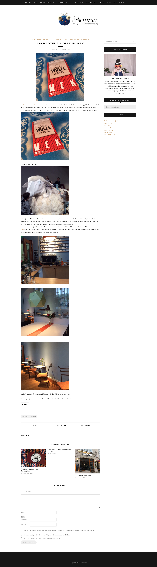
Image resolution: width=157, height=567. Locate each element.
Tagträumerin (109, 130)
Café (22, 229)
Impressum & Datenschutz (110, 2)
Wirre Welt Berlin (110, 135)
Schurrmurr (58, 40)
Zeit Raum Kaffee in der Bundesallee (30, 470)
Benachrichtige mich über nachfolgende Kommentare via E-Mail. (47, 535)
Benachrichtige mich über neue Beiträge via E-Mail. (42, 538)
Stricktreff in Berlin (29, 416)
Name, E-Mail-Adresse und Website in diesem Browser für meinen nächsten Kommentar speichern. (59, 530)
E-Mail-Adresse (24, 518)
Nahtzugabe (108, 123)
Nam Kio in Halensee (83, 475)
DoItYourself (46, 2)
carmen (87, 425)
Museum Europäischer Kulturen (34, 105)
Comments (33, 425)
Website (23, 525)
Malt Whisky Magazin (111, 121)
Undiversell (108, 133)
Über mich (91, 2)
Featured (47, 40)
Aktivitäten (76, 2)
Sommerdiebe (108, 128)
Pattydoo (107, 125)
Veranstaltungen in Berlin (77, 40)
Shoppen (61, 2)
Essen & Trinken (28, 2)
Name (23, 512)
